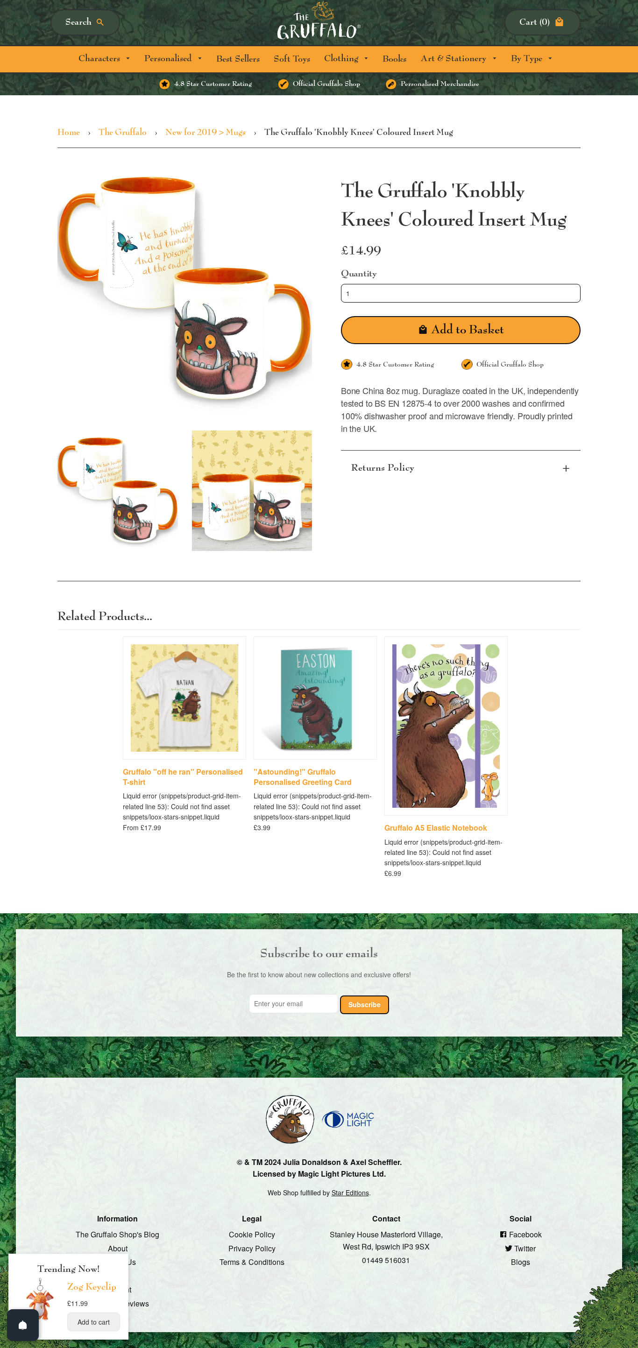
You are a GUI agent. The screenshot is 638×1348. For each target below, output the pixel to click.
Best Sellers (238, 59)
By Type (528, 59)
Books (394, 59)
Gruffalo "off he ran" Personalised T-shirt (183, 776)
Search (78, 22)
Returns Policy (383, 468)
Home (68, 132)
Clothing (342, 59)
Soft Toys (292, 59)
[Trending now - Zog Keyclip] (40, 1320)
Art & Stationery (454, 59)
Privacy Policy (252, 1247)
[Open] (23, 1325)
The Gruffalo (123, 132)
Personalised (169, 59)
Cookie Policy (252, 1234)
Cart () (534, 22)
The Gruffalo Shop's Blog (117, 1234)
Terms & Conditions (252, 1261)
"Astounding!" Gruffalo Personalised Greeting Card (303, 776)
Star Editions (350, 1192)
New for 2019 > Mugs (205, 132)
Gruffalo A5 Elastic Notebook (435, 828)
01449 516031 (386, 1260)
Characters (100, 59)
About (118, 1247)
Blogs (520, 1261)
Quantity (359, 273)
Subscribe (364, 1004)
